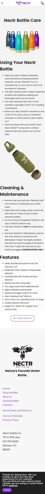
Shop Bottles (10, 392)
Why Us (7, 396)
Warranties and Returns (17, 410)
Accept (7, 490)
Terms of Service (13, 416)
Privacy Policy (11, 420)
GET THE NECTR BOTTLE (22, 318)
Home (6, 388)
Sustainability (11, 401)
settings (13, 485)
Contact (8, 405)
